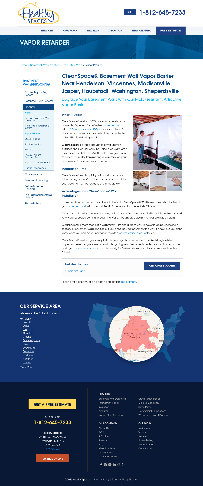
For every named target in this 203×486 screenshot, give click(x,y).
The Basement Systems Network (38, 196)
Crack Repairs (33, 174)
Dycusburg (29, 347)
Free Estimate (170, 30)
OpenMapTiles (133, 360)
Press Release (106, 452)
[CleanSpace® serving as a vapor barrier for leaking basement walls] (158, 180)
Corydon (28, 333)
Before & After (145, 444)
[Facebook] (101, 464)
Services (47, 30)
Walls (27, 112)
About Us (115, 30)
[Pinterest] (123, 464)
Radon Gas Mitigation (111, 415)
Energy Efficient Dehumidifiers (33, 156)
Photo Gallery (33, 203)
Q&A (101, 432)
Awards (103, 440)
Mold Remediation (148, 402)
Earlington (28, 351)
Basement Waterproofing (36, 82)
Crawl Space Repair (149, 398)
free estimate (128, 282)
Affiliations (104, 436)
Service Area (141, 30)
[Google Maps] (105, 464)
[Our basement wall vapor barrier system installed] (141, 180)
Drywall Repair (32, 138)
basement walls (113, 125)
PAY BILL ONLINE (52, 458)
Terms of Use (119, 479)
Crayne (27, 336)
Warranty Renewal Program (153, 415)
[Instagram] (119, 464)
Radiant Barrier (77, 271)
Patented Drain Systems (39, 101)
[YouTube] (110, 464)
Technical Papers (108, 456)
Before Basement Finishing (35, 187)
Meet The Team (107, 448)
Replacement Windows (37, 162)
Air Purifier (104, 410)
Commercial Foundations (152, 410)
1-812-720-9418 (52, 449)
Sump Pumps (145, 406)
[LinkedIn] (114, 464)
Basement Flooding (36, 180)
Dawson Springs (31, 340)
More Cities (26, 367)
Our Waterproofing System (36, 93)
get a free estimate (52, 404)
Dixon (26, 344)
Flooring (29, 149)
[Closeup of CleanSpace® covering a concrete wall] (174, 180)
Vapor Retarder (32, 133)
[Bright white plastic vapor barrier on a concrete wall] (157, 142)
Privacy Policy (101, 479)
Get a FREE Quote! (162, 265)
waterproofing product (133, 233)
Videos (142, 432)
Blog (101, 444)
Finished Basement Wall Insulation (37, 119)
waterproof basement (88, 248)
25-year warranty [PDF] (84, 129)
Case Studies (145, 448)
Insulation (104, 406)
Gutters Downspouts (35, 167)
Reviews (93, 30)
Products (30, 107)
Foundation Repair (109, 402)
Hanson (27, 362)
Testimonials (144, 428)
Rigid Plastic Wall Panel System (37, 126)
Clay (25, 329)
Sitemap (133, 479)
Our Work (70, 30)
